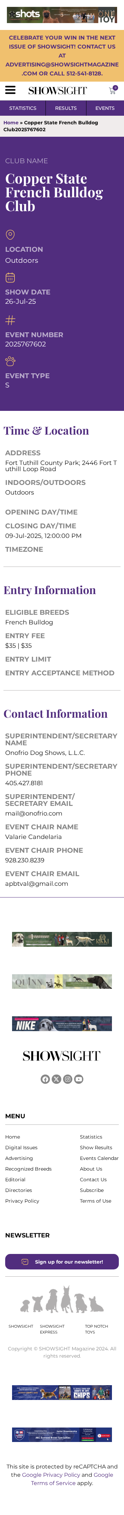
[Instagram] (67, 1079)
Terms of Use (95, 1201)
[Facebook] (45, 1079)
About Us (91, 1169)
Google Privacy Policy (52, 1475)
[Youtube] (78, 1079)
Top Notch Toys (96, 1329)
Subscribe (92, 1190)
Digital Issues (21, 1147)
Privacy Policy (22, 1201)
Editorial (15, 1179)
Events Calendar (99, 1158)
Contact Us (93, 1179)
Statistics (91, 1137)
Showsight (21, 1326)
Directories (18, 1190)
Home (11, 122)
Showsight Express (52, 1329)
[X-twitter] (56, 1079)
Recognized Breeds (28, 1169)
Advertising (19, 1158)
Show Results (96, 1147)
